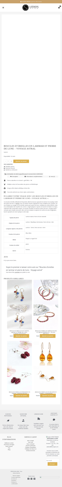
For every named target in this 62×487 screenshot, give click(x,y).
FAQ (9, 448)
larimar (17, 203)
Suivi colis (30, 442)
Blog (9, 449)
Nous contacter (30, 444)
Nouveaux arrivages (9, 444)
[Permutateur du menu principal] (3, 7)
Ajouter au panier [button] (21, 336)
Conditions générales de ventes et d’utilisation (15, 479)
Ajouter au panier (21, 161)
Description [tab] (15, 176)
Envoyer (52, 464)
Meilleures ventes (9, 443)
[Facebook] (28, 479)
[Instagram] (31, 479)
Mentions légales (16, 475)
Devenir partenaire (30, 445)
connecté (17, 272)
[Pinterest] (34, 479)
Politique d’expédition (30, 447)
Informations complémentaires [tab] (34, 176)
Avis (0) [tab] (53, 176)
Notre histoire (9, 446)
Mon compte (30, 440)
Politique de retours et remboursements (30, 449)
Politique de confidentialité (14, 482)
